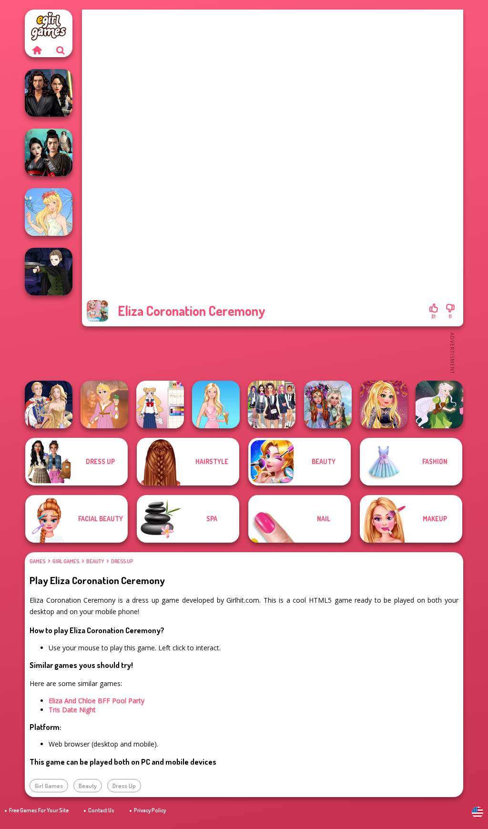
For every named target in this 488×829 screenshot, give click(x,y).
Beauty (95, 561)
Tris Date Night (72, 709)
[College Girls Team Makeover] (271, 404)
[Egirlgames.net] (37, 50)
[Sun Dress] (48, 404)
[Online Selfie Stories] (383, 404)
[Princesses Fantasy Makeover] (328, 404)
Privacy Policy (150, 810)
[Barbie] (216, 404)
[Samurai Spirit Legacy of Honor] (48, 152)
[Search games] (60, 50)
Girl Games (65, 561)
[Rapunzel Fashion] (104, 404)
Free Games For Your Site (39, 810)
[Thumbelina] (48, 212)
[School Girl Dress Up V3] (160, 404)
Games (37, 561)
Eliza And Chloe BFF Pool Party (96, 700)
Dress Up (122, 561)
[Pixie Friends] (439, 404)
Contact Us (101, 810)
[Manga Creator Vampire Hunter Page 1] (48, 271)
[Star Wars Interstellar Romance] (48, 93)
